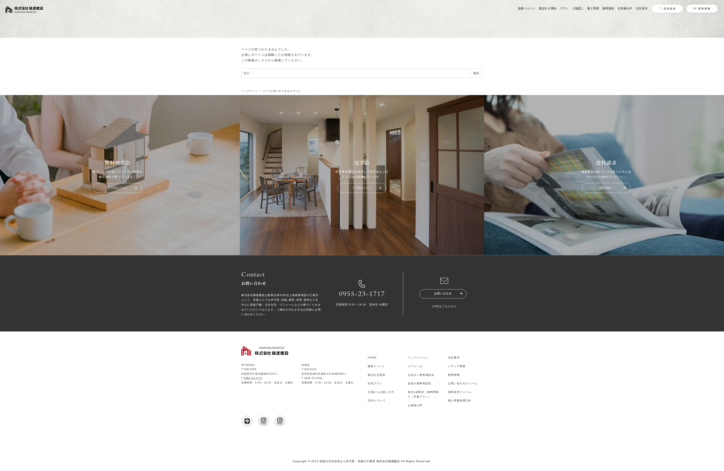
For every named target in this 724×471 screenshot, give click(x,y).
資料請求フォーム (460, 392)
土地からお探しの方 (381, 392)
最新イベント (376, 366)
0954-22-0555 (313, 378)
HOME (372, 357)
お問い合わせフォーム (462, 383)
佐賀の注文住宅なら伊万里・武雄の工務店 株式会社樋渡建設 (360, 461)
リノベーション (418, 357)
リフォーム (415, 366)
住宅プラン (375, 383)
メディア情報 (457, 366)
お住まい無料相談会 (421, 374)
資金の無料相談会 (419, 383)
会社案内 (454, 357)
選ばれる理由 (376, 374)
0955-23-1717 (362, 294)
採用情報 (454, 374)
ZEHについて (377, 400)
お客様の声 (415, 405)
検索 (476, 73)
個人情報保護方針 (460, 400)
